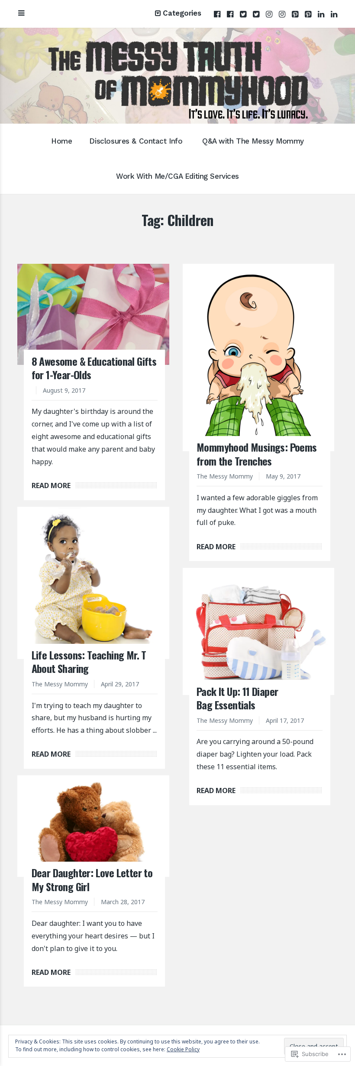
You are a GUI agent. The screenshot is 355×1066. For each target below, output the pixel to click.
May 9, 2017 (283, 476)
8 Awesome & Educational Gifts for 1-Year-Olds (94, 367)
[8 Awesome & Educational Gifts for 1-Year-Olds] (93, 314)
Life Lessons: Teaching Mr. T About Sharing (89, 661)
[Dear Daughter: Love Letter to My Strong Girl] (93, 826)
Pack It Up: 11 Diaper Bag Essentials (237, 697)
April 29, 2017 (120, 684)
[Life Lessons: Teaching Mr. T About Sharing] (93, 583)
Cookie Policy (183, 1049)
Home (61, 141)
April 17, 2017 (285, 720)
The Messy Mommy (225, 476)
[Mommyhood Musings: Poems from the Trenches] (259, 357)
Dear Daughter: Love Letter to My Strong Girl (92, 879)
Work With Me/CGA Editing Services (177, 176)
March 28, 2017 (123, 902)
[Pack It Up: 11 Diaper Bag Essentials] (259, 631)
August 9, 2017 (64, 390)
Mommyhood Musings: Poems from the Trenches (257, 453)
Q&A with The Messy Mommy (253, 141)
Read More (51, 485)
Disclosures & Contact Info (135, 141)
